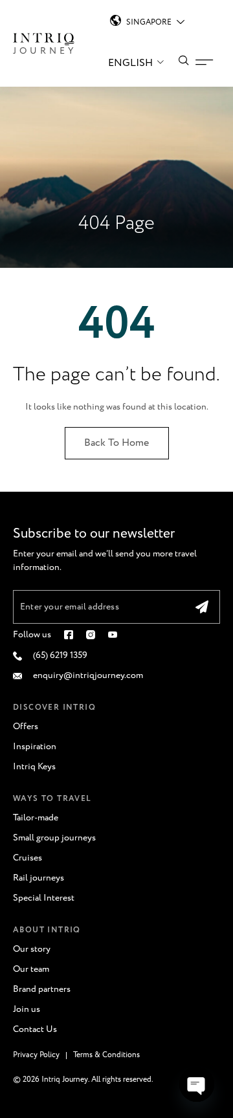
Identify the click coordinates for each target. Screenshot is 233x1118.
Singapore (149, 22)
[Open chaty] (196, 1084)
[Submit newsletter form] (202, 607)
